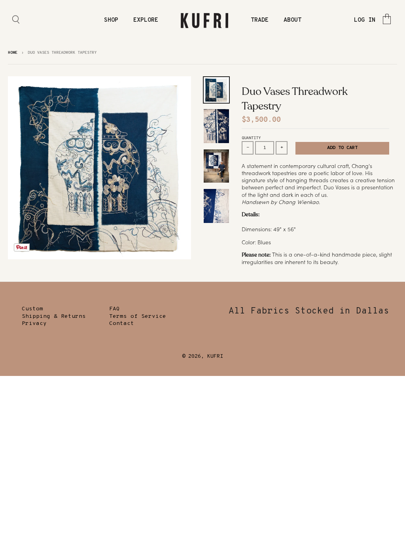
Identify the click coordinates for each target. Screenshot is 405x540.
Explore (145, 20)
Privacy (34, 323)
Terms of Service (137, 316)
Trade (260, 20)
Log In (364, 20)
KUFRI (215, 356)
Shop (111, 20)
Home (12, 52)
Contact (121, 323)
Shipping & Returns (54, 316)
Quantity (251, 138)
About (292, 20)
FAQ (114, 309)
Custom (32, 309)
